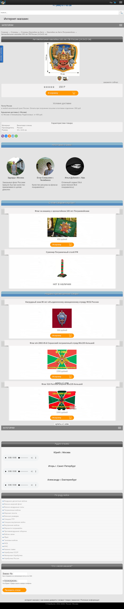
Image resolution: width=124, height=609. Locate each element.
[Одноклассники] (9, 136)
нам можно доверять (48, 600)
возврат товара (64, 600)
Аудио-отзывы (62, 444)
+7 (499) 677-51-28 (62, 5)
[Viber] (2, 136)
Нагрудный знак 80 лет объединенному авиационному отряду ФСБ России (62, 302)
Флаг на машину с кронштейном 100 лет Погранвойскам (62, 211)
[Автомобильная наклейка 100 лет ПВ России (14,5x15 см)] (62, 59)
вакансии (75, 600)
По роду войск (62, 495)
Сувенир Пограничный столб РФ (62, 252)
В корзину (57, 245)
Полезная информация (90, 600)
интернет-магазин (32, 600)
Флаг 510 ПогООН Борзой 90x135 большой (62, 384)
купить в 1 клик (62, 424)
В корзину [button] (53, 93)
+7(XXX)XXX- (10, 581)
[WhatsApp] (16, 136)
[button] (121, 12)
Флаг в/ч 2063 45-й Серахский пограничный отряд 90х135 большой (62, 343)
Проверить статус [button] (13, 590)
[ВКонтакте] (6, 136)
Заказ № (8, 573)
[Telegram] (12, 136)
